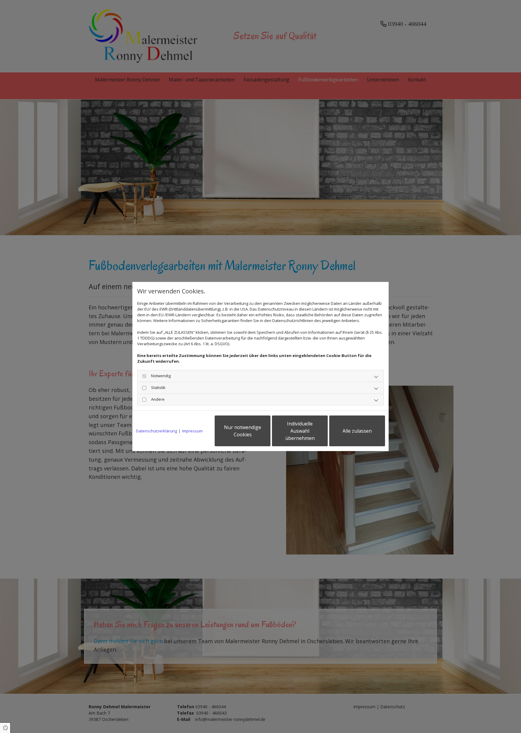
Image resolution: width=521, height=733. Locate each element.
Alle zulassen (357, 431)
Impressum (192, 431)
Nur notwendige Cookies (242, 431)
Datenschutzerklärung (156, 431)
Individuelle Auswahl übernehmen (300, 430)
